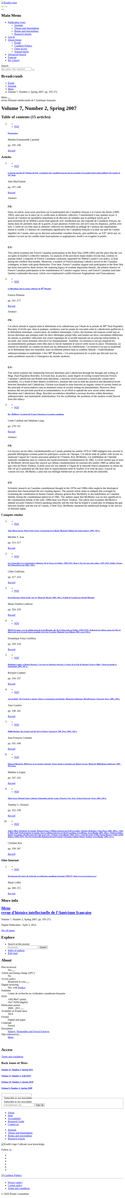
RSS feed (13, 953)
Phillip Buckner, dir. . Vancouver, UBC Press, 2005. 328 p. (42, 731)
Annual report (21, 51)
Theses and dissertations (26, 28)
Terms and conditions (12, 1056)
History (11, 1031)
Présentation (13, 133)
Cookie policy (15, 1185)
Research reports (22, 34)
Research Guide (16, 1121)
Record (11, 150)
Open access (20, 48)
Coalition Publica (23, 45)
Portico (21, 987)
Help (10, 1115)
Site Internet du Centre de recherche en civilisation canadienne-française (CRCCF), (41, 876)
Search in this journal (18, 944)
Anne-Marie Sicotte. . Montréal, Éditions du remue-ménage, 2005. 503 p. (54, 531)
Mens (11, 89)
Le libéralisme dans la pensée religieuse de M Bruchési (29, 289)
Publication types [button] (16, 22)
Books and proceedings (26, 31)
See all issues (8, 930)
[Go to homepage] (9, 2)
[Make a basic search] (2, 6)
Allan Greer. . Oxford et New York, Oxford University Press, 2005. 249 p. (57, 798)
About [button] (11, 39)
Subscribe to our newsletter (18, 1101)
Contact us (13, 1124)
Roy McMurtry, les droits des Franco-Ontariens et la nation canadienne (36, 414)
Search (4, 65)
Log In (11, 37)
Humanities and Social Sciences (33, 1031)
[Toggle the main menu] (2, 9)
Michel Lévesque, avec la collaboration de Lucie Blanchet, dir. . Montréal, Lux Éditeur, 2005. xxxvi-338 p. (64, 631)
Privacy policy (15, 1182)
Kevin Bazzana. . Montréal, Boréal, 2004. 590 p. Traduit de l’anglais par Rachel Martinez (51, 598)
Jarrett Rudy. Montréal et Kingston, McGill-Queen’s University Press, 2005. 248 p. (64, 699)
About (18, 39)
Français (12, 57)
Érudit (17, 42)
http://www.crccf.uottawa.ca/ (85, 876)
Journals (18, 25)
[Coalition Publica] (11, 1175)
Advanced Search (17, 54)
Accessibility (14, 1118)
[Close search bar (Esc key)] (6, 6)
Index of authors (16, 950)
